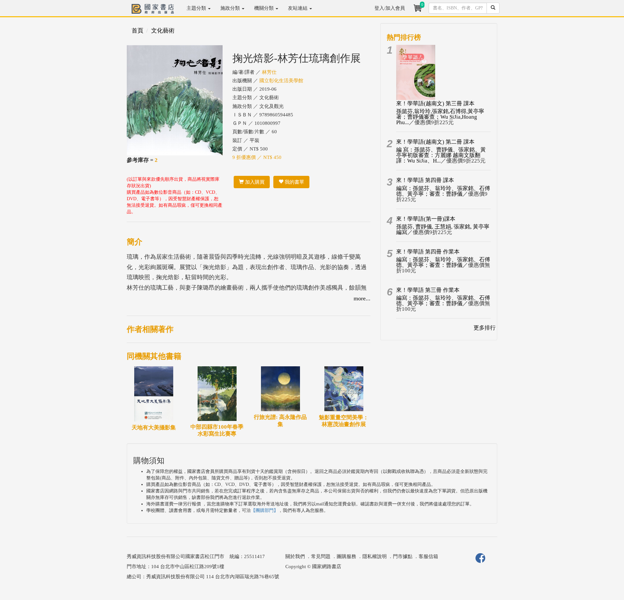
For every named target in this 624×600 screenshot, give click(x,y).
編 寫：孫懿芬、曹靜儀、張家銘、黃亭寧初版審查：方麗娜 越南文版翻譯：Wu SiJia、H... (441, 155)
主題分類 (197, 8)
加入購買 (254, 182)
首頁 (137, 30)
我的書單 (293, 182)
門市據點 (402, 556)
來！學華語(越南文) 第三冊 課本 (435, 103)
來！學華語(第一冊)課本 (425, 219)
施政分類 (230, 8)
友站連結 (298, 8)
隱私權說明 (374, 556)
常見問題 (321, 556)
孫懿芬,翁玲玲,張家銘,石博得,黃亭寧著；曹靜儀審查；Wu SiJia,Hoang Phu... (440, 116)
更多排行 (485, 328)
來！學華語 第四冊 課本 (425, 180)
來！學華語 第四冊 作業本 (428, 252)
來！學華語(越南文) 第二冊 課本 (435, 142)
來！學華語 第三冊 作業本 (428, 290)
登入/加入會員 (389, 8)
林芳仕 (269, 72)
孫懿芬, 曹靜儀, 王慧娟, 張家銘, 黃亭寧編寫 (442, 229)
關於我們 (295, 556)
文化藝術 (163, 30)
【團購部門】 (264, 510)
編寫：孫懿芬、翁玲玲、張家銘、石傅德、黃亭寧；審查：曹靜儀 (443, 191)
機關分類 (264, 8)
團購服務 (346, 556)
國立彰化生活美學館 (281, 80)
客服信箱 (428, 556)
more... (362, 298)
